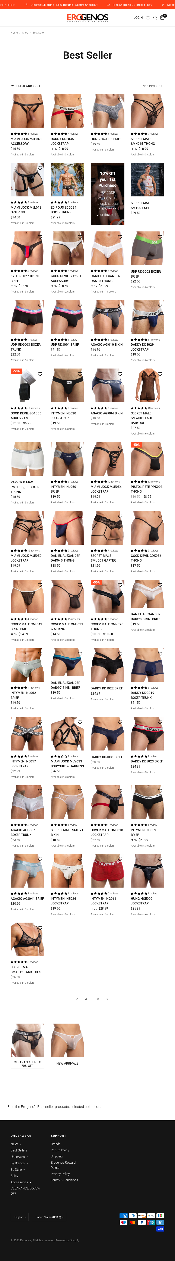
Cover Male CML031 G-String (67, 626)
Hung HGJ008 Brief (106, 139)
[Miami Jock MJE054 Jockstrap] (107, 459)
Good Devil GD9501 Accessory (66, 278)
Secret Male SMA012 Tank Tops (26, 969)
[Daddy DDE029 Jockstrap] (148, 317)
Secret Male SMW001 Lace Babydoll (142, 418)
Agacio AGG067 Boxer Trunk (23, 832)
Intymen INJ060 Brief (63, 489)
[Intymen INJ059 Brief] (148, 802)
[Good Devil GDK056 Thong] (148, 528)
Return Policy (60, 1150)
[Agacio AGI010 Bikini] (107, 317)
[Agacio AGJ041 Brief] (27, 871)
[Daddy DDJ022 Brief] (107, 665)
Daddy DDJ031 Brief (107, 757)
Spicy (14, 1176)
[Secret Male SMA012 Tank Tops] (27, 939)
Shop (25, 32)
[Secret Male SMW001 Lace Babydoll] (148, 385)
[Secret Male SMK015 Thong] (148, 111)
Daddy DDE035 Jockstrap (62, 141)
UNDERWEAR (21, 1135)
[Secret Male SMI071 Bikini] (68, 802)
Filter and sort (28, 86)
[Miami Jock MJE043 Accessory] (27, 111)
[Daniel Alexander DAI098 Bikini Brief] (148, 594)
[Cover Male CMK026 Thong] (107, 596)
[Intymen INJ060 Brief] (68, 459)
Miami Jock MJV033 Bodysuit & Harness (67, 763)
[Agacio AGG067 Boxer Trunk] (27, 802)
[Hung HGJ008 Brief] (107, 111)
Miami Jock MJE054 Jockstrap (106, 489)
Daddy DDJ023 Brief (147, 761)
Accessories (19, 1182)
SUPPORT (59, 1135)
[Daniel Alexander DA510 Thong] (107, 248)
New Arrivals (68, 1063)
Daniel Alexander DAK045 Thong (65, 558)
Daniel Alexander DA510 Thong (105, 278)
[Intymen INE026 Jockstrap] (68, 871)
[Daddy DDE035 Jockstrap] (68, 111)
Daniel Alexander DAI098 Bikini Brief (145, 616)
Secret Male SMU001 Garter (103, 558)
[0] (161, 17)
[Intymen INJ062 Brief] (27, 665)
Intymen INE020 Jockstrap (63, 415)
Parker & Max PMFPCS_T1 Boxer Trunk (25, 487)
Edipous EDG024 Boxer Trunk (63, 210)
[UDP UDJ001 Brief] (68, 317)
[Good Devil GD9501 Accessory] (68, 248)
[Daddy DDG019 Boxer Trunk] (148, 665)
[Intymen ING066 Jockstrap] (107, 871)
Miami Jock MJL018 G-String (26, 210)
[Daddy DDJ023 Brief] (148, 733)
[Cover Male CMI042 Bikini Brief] (27, 596)
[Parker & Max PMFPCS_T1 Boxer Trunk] (27, 459)
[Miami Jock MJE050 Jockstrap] (27, 528)
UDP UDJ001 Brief (65, 345)
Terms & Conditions (64, 1180)
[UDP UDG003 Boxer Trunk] (27, 317)
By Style (16, 1170)
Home (14, 32)
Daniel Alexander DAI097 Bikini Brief (65, 685)
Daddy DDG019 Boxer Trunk (142, 695)
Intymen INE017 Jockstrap (23, 763)
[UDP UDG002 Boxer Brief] (148, 248)
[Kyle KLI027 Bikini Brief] (27, 248)
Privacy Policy (60, 1174)
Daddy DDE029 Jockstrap (142, 347)
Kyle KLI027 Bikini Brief (25, 278)
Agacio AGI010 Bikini (107, 345)
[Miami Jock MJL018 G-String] (27, 180)
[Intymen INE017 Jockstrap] (27, 733)
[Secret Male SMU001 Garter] (107, 528)
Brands (56, 1144)
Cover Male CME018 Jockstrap (107, 832)
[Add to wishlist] (40, 99)
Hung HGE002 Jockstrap (142, 901)
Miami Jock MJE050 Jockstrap (26, 558)
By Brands (18, 1163)
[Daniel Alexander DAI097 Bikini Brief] (68, 662)
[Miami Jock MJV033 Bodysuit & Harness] (68, 733)
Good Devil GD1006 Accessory (26, 415)
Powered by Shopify (67, 1240)
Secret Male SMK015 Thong (143, 141)
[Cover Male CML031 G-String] (68, 596)
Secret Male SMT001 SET (141, 205)
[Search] (155, 17)
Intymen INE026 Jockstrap (63, 901)
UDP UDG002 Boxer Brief (146, 274)
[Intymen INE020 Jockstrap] (68, 385)
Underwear (18, 1157)
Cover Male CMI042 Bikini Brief (26, 626)
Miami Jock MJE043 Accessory (26, 141)
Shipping (57, 1156)
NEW (14, 1144)
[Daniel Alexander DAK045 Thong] (68, 528)
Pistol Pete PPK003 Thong (147, 489)
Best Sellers (19, 1150)
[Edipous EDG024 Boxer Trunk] (68, 180)
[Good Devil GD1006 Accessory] (27, 385)
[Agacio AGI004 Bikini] (107, 385)
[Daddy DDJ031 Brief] (107, 733)
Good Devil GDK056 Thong (146, 558)
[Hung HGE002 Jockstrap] (148, 871)
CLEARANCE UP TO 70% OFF (27, 1064)
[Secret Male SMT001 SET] (148, 180)
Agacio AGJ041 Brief (27, 899)
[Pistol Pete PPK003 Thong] (148, 459)
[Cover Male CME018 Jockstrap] (107, 802)
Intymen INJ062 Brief (23, 695)
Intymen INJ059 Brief (143, 832)
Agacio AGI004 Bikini (107, 413)
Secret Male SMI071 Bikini (67, 832)
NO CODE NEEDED (144, 4)
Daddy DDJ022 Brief (107, 688)
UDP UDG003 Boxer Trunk (26, 347)
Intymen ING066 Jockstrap (104, 901)
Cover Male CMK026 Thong (107, 626)
